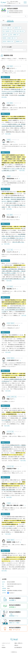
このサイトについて (6, 643)
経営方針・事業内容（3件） (8, 41)
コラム (3, 645)
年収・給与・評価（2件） (19, 31)
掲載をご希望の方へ (19, 643)
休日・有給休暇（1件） (7, 31)
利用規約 (3, 647)
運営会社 (16, 645)
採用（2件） (5, 34)
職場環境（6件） (19, 41)
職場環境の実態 (10, 20)
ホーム (2, 5)
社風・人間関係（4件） (14, 34)
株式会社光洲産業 (12, 8)
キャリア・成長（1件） (7, 27)
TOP (3, 20)
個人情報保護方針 (18, 647)
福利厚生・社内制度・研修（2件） (9, 38)
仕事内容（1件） (17, 27)
